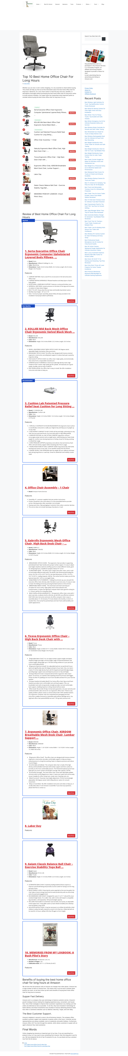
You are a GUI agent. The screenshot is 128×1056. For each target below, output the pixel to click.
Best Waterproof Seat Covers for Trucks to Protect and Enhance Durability (94, 174)
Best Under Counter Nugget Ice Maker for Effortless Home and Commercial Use (94, 161)
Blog (103, 4)
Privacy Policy (89, 88)
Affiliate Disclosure (90, 94)
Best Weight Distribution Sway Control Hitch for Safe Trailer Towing (94, 155)
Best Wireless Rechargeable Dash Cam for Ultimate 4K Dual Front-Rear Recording (95, 138)
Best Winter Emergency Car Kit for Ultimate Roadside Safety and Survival (95, 123)
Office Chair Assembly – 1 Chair (45, 140)
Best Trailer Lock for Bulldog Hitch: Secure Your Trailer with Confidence (95, 229)
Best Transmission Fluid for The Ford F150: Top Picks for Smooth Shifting (94, 206)
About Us (87, 90)
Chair (25, 1043)
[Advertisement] (64, 19)
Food (95, 4)
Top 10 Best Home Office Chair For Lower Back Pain (37, 1046)
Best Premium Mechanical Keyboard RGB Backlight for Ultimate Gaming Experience (93, 273)
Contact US (88, 92)
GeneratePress (74, 1053)
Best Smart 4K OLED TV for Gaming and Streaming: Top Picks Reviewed (95, 261)
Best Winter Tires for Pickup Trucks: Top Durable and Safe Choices (93, 116)
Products (78, 4)
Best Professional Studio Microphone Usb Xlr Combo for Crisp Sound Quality (94, 242)
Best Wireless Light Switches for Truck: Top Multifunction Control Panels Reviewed (94, 104)
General (57, 4)
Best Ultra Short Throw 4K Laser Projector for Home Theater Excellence (94, 267)
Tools (71, 4)
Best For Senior (48, 4)
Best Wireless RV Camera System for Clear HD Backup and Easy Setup (95, 235)
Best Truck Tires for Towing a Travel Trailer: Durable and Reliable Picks (93, 223)
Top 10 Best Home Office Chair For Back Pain (35, 1044)
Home (37, 4)
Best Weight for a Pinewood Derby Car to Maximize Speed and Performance (95, 167)
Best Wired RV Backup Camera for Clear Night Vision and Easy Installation (95, 110)
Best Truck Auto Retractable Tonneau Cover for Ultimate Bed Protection (94, 189)
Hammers (64, 4)
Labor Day (37, 174)
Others (87, 4)
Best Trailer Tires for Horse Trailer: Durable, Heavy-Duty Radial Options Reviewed (95, 195)
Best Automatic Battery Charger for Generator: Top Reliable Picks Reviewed (94, 216)
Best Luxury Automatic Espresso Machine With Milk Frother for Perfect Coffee (94, 254)
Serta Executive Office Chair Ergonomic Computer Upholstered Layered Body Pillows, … (50, 112)
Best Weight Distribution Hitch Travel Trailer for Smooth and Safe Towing (95, 144)
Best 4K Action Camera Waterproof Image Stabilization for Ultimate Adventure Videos (95, 248)
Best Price (72, 112)
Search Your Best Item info (93, 36)
